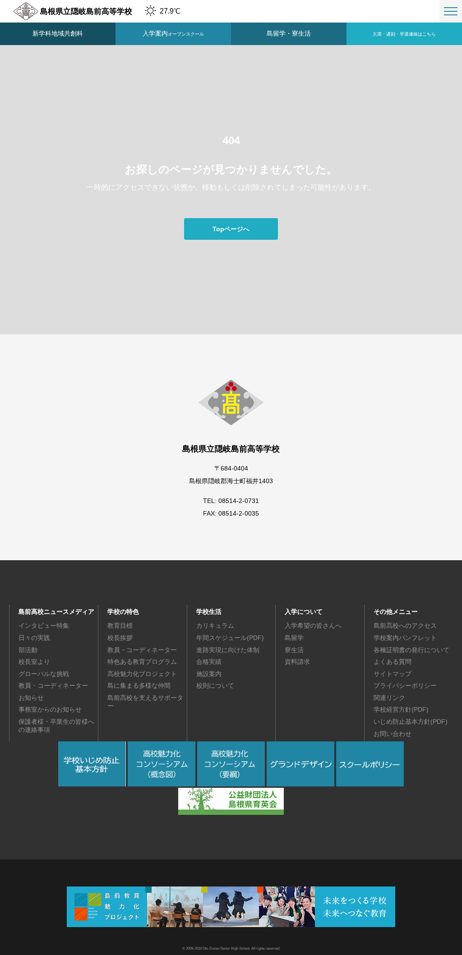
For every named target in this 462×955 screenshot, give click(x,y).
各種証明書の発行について (411, 649)
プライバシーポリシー (405, 685)
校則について (215, 685)
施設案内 (209, 673)
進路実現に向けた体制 (227, 649)
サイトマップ (392, 673)
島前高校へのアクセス (405, 625)
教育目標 (120, 625)
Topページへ (231, 229)
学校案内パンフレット (405, 637)
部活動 (27, 649)
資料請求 (297, 661)
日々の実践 (34, 637)
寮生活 (294, 649)
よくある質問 (392, 661)
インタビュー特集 (43, 625)
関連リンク (389, 697)
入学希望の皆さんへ (313, 625)
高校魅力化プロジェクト (142, 673)
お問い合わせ (392, 733)
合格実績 (209, 661)
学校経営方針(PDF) (401, 709)
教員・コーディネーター (53, 685)
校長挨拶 (120, 637)
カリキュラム (215, 625)
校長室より (34, 661)
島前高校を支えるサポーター (145, 701)
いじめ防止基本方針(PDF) (411, 721)
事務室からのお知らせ (50, 709)
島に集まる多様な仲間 (139, 685)
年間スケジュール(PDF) (230, 637)
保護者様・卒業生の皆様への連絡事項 (56, 725)
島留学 (294, 637)
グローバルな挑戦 (43, 673)
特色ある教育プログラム (142, 661)
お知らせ (31, 697)
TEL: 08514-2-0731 (231, 500)
